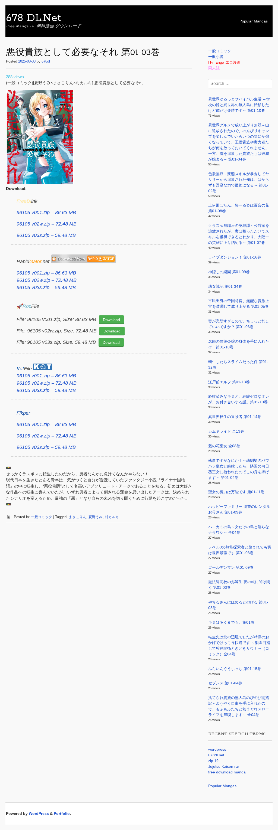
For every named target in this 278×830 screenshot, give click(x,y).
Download (111, 320)
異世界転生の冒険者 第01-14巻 (234, 416)
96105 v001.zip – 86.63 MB (46, 212)
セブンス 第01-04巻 (225, 683)
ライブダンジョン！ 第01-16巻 (234, 257)
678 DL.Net (33, 18)
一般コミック (41, 517)
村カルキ (112, 517)
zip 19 (213, 761)
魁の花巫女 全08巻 (224, 446)
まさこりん (77, 517)
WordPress (39, 813)
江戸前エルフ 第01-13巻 (229, 382)
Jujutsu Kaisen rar (223, 766)
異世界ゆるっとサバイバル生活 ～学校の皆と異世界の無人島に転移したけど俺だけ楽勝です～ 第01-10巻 (239, 105)
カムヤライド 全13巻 (226, 431)
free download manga (227, 772)
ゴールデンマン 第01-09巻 (231, 567)
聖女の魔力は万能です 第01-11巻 (236, 492)
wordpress (217, 749)
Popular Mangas (253, 21)
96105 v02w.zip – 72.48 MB (47, 224)
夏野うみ (96, 517)
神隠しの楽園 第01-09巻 (229, 272)
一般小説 (215, 56)
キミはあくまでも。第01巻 (231, 622)
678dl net (216, 755)
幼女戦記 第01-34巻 (225, 286)
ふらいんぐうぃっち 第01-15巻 (234, 668)
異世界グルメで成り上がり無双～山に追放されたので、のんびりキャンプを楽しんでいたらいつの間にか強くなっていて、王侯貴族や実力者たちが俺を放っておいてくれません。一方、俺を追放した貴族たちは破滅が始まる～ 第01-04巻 (238, 142)
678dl (46, 61)
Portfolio (62, 813)
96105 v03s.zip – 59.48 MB (46, 235)
